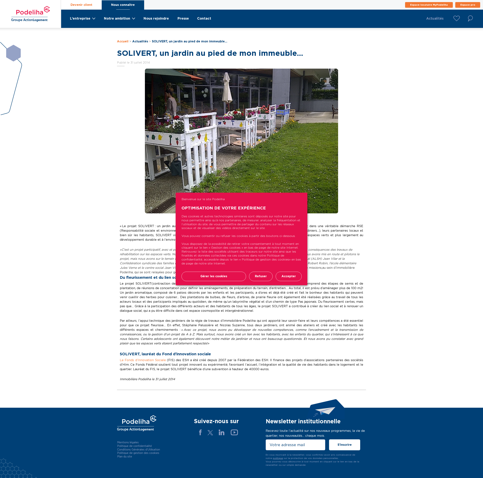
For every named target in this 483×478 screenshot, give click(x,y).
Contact (204, 18)
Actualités (435, 18)
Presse (183, 18)
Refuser (261, 276)
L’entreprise (80, 18)
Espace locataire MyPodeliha (429, 4)
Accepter (288, 276)
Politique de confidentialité (134, 445)
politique (278, 458)
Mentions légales (128, 442)
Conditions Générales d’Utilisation (138, 449)
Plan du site (124, 456)
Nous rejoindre (156, 18)
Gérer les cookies (213, 276)
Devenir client (81, 5)
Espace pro (467, 4)
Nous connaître (123, 5)
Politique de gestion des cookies (138, 452)
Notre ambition (117, 18)
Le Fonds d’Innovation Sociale (143, 360)
